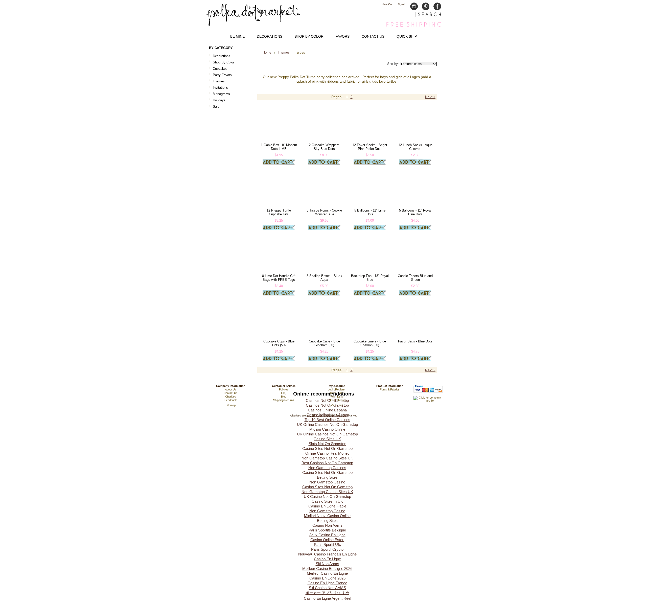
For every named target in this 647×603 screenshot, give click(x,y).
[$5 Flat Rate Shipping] (413, 26)
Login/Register (336, 389)
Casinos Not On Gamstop (327, 400)
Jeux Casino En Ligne (327, 535)
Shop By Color (221, 62)
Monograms (221, 94)
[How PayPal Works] (428, 395)
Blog (283, 396)
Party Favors (220, 75)
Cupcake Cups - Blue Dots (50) (278, 343)
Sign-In (402, 4)
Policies (283, 389)
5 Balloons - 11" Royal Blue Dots (415, 212)
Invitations (218, 88)
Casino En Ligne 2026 (327, 578)
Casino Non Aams (327, 525)
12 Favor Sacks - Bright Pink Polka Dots (369, 147)
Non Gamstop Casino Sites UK (327, 458)
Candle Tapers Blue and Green (415, 278)
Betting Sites (327, 477)
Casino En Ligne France (327, 583)
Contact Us (231, 393)
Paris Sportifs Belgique (327, 530)
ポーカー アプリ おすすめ (327, 593)
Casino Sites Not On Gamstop (327, 448)
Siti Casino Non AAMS (327, 588)
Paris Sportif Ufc (327, 544)
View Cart (388, 4)
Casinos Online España (327, 410)
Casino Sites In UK (327, 501)
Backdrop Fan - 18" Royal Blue (370, 278)
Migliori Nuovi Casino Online (327, 516)
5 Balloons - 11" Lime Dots (369, 212)
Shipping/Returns (283, 400)
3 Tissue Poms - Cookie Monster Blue (324, 212)
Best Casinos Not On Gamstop (327, 463)
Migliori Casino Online (327, 429)
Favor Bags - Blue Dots (415, 341)
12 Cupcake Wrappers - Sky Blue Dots (324, 147)
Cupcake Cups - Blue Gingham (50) (324, 343)
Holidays (217, 100)
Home (267, 52)
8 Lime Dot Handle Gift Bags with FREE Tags (278, 278)
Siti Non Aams (327, 564)
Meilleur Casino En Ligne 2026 (327, 568)
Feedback (230, 400)
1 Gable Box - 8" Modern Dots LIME (279, 147)
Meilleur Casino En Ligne (327, 573)
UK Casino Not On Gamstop (327, 496)
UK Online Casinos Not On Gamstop (327, 424)
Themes (217, 81)
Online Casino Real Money (327, 453)
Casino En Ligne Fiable (327, 506)
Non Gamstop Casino (327, 482)
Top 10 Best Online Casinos (327, 420)
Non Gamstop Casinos (327, 468)
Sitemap (231, 405)
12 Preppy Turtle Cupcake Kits (279, 212)
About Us (230, 389)
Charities (230, 396)
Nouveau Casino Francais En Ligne (327, 554)
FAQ (284, 393)
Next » (430, 97)
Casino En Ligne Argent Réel (327, 598)
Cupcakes (218, 69)
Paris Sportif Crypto (327, 549)
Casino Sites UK (327, 439)
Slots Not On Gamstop (327, 444)
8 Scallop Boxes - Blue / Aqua (324, 278)
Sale (216, 106)
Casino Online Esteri (327, 540)
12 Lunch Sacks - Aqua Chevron (415, 147)
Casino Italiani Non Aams (327, 415)
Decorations (219, 56)
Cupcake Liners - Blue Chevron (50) (370, 343)
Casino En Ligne (327, 559)
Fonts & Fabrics (390, 389)
